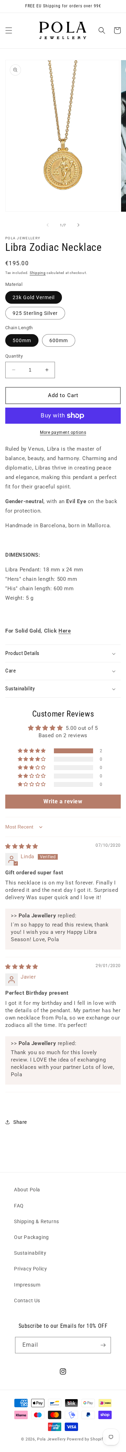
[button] (8, 30)
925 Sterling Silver (35, 313)
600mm (58, 340)
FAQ (19, 1205)
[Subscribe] (103, 1345)
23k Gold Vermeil (34, 297)
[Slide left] (47, 225)
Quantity (14, 356)
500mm (22, 340)
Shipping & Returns (36, 1221)
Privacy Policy (30, 1268)
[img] (21, 846)
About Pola (27, 1189)
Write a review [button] (62, 801)
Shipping (38, 273)
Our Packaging (31, 1237)
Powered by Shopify (86, 1439)
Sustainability (30, 1253)
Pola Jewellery (51, 1439)
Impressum (27, 1285)
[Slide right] (78, 225)
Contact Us (27, 1300)
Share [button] (20, 1122)
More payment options (63, 432)
